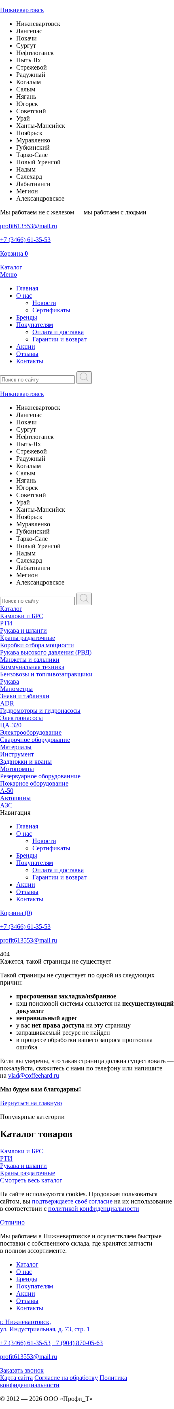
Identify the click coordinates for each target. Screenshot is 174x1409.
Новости (44, 302)
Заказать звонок (22, 1370)
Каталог (11, 608)
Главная (27, 288)
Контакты (29, 361)
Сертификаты (51, 310)
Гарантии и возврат (59, 339)
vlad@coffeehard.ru (33, 1075)
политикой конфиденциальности (93, 1208)
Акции (25, 346)
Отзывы (27, 353)
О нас (24, 295)
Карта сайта (16, 1377)
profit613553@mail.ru (28, 1356)
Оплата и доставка (58, 331)
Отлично (12, 1222)
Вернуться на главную (31, 1103)
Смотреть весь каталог (31, 1180)
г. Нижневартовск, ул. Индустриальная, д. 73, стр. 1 (45, 1325)
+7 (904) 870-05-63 (77, 1342)
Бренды (26, 317)
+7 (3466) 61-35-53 (25, 1342)
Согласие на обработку (66, 1377)
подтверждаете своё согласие (72, 1201)
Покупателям (34, 324)
